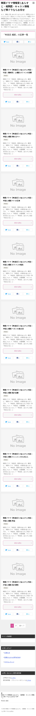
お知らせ (7, 652)
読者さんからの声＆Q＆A (12, 657)
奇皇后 (6, 75)
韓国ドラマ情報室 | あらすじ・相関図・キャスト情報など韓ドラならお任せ (15, 6)
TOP (17, 695)
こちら (13, 678)
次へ (20, 625)
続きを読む (18, 95)
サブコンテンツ (9, 662)
